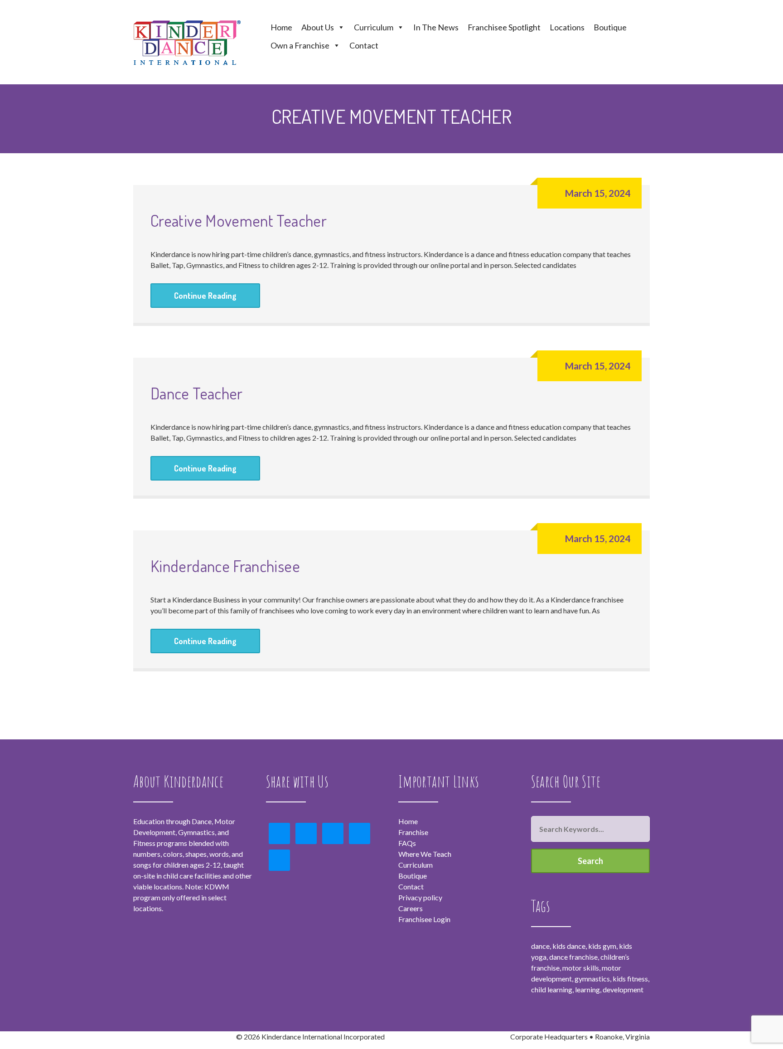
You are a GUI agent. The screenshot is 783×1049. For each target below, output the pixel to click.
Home (281, 27)
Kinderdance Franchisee (225, 565)
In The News (436, 27)
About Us (317, 27)
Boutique (610, 27)
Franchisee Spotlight (504, 27)
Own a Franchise (300, 45)
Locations (567, 27)
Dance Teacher (196, 393)
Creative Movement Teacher (238, 220)
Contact (363, 45)
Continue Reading (205, 296)
